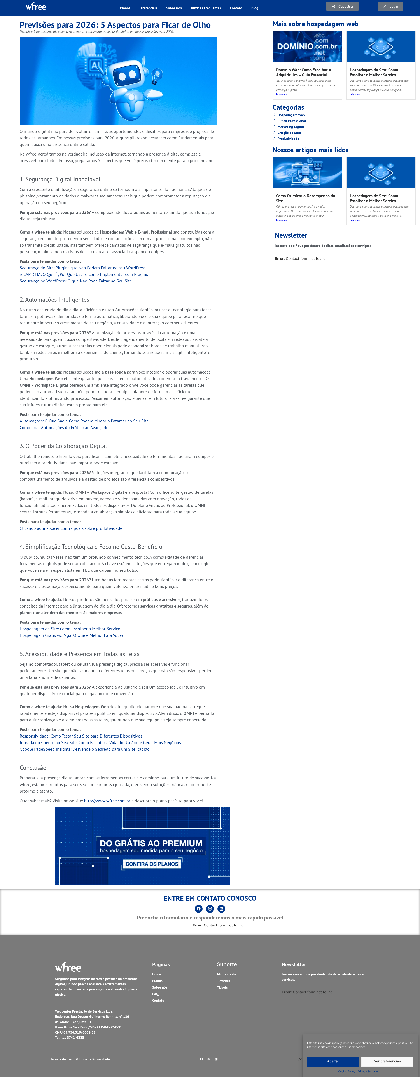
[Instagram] (210, 909)
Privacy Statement (368, 1071)
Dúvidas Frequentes (206, 8)
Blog (254, 8)
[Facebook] (199, 909)
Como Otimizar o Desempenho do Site (305, 198)
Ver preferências (387, 1061)
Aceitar (333, 1061)
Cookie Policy (346, 1071)
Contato (236, 8)
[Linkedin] (221, 909)
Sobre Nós (174, 8)
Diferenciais (148, 8)
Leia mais (281, 94)
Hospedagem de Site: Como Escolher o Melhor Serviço (374, 72)
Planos (125, 8)
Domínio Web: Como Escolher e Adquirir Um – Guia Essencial (303, 72)
